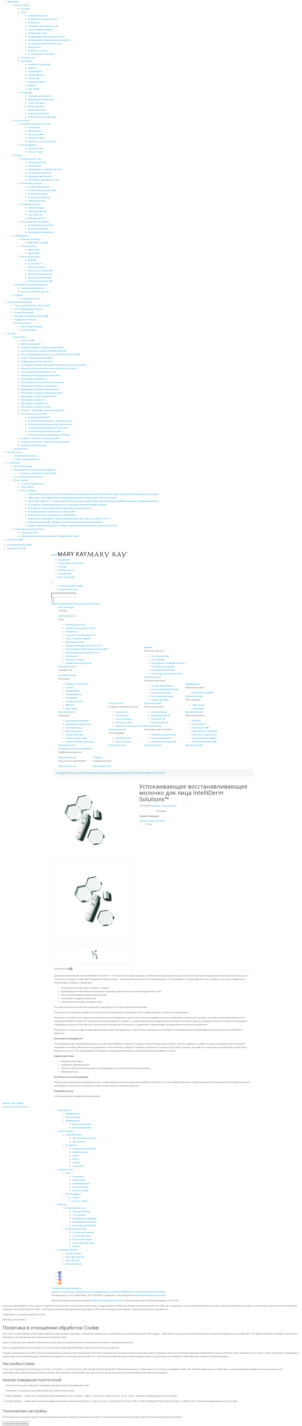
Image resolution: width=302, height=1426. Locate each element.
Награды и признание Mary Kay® (31, 316)
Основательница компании (28, 476)
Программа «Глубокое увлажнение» (40, 389)
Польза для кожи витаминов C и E (38, 371)
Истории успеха (22, 323)
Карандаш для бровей (39, 176)
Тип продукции (29, 144)
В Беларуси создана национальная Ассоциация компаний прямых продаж (67, 504)
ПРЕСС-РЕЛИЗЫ (29, 490)
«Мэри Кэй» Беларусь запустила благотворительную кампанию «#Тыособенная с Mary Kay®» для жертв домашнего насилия (93, 494)
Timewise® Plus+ (36, 75)
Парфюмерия (21, 235)
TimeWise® (33, 78)
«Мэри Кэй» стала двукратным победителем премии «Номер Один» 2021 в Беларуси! (72, 497)
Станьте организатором (26, 459)
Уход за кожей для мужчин (35, 291)
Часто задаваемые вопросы (28, 309)
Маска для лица (36, 106)
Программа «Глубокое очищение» (39, 385)
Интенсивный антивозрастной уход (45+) (49, 40)
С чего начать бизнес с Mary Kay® (31, 305)
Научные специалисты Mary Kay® (38, 473)
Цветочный (33, 249)
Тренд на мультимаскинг (34, 445)
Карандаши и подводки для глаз (45, 169)
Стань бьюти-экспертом (19, 302)
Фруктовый (34, 253)
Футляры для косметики (40, 232)
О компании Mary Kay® (19, 544)
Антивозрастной (81, 1183)
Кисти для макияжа (38, 228)
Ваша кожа (20, 336)
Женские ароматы (30, 256)
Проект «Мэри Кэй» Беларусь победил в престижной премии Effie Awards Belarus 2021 (73, 525)
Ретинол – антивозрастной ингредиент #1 (43, 410)
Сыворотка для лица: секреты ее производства (45, 441)
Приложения (21, 448)
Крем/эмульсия (80, 1152)
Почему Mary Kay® (23, 312)
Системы (25, 8)
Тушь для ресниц (37, 162)
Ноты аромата (28, 246)
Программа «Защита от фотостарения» (41, 392)
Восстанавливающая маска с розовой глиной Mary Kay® (50, 354)
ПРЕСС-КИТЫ (27, 487)
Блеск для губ (35, 214)
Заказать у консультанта (164, 805)
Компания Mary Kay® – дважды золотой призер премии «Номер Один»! (65, 522)
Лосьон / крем (35, 151)
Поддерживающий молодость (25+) (46, 36)
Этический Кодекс (156, 1291)
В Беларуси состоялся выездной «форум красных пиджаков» (59, 508)
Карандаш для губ (37, 211)
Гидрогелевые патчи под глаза (37, 361)
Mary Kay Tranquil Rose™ (40, 274)
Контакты (76, 1288)
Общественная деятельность (29, 529)
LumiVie (32, 68)
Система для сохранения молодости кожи (50, 424)
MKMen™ (32, 85)
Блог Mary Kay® (15, 539)
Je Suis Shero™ (35, 263)
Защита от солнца (37, 50)
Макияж (18, 155)
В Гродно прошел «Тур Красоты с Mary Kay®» (51, 511)
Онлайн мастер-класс (25, 455)
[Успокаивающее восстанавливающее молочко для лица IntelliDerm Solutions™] (84, 858)
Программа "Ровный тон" (34, 378)
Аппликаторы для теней (40, 225)
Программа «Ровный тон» (34, 403)
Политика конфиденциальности (99, 1291)
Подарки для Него (30, 298)
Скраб (75, 1197)
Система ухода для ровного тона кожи (48, 427)
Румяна (76, 1246)
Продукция (12, 1)
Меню (54, 554)
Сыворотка (78, 1166)
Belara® (32, 260)
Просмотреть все (67, 615)
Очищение (33, 127)
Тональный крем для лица (42, 190)
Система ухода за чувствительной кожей (49, 434)
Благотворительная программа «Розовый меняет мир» (50, 536)
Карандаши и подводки (84, 1218)
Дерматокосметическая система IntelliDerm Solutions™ (49, 368)
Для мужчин (34, 47)
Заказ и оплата (147, 820)
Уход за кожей (72, 1117)
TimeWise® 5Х (35, 71)
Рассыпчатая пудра (38, 193)
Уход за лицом (21, 5)
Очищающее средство (39, 95)
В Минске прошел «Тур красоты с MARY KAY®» (52, 515)
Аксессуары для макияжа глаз (43, 179)
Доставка (160, 820)
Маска (75, 1159)
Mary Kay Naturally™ (31, 343)
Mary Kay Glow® (36, 267)
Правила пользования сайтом (67, 1291)
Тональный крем (81, 1235)
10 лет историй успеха (32, 483)
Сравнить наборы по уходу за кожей (40, 438)
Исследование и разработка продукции (35, 469)
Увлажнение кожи (37, 33)
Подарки (18, 295)
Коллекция (26, 61)
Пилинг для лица (36, 109)
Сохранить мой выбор (16, 1423)
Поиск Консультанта (136, 1291)
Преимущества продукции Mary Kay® (40, 375)
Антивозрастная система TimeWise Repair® (43, 350)
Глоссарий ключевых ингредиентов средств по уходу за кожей (53, 364)
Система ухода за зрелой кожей (44, 431)
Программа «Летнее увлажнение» (38, 396)
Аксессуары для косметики (35, 221)
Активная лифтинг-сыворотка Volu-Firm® (42, 347)
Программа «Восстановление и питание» (42, 382)
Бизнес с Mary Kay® (13, 1103)
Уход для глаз (28, 57)
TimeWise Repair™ (37, 82)
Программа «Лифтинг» (33, 399)
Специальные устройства (41, 54)
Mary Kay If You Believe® (40, 270)
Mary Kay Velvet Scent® (39, 277)
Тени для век (34, 165)
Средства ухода (73, 1134)
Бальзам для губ (36, 218)
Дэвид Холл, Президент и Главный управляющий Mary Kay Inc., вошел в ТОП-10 (69, 518)
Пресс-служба (21, 480)
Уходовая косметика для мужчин (31, 284)
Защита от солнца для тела (42, 141)
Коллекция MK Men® (38, 417)
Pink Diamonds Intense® (40, 281)
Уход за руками (36, 134)
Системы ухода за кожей (33, 413)
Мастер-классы (14, 452)
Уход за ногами (36, 137)
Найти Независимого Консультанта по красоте (75, 603)
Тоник (75, 1155)
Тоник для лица (36, 102)
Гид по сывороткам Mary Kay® (36, 357)
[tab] (59, 969)
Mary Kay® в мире (23, 466)
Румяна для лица (36, 200)
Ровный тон (34, 22)
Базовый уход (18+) (38, 15)
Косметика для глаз (31, 158)
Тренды (11, 333)
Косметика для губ (30, 204)
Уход (23, 12)
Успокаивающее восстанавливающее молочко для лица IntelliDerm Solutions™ (124, 772)
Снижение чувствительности (43, 26)
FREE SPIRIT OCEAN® (38, 242)
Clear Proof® (27, 340)
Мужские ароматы (30, 239)
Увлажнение (34, 130)
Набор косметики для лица (42, 116)
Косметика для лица (31, 183)
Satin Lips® (33, 88)
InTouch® (121, 1291)
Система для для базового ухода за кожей (50, 420)
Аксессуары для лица (39, 197)
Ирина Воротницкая (31, 326)
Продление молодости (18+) (42, 19)
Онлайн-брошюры (61, 1288)
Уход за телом (21, 120)
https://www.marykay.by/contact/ (150, 1295)
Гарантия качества (16, 548)
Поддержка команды (25, 319)
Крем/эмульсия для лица (41, 99)
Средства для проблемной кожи (45, 43)
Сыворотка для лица (38, 113)
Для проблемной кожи (84, 1138)
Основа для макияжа (39, 186)
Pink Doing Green (29, 532)
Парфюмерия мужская (32, 288)
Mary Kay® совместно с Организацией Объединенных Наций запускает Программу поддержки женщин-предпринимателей (93, 501)
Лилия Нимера (29, 330)
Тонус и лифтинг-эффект (40, 29)
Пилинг (76, 1162)
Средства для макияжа (39, 172)
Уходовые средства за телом (35, 123)
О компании (13, 462)
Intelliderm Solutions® (39, 64)
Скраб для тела (36, 148)
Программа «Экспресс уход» (36, 406)
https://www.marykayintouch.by (107, 1300)
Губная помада (36, 207)
